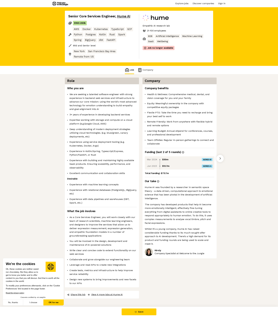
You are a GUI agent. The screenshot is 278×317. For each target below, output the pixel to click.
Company (148, 69)
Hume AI (123, 16)
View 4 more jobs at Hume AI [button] (107, 294)
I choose (33, 302)
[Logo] (60, 4)
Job (132, 69)
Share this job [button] (78, 294)
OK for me (53, 302)
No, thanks (13, 302)
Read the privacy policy (15, 293)
